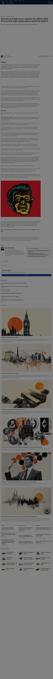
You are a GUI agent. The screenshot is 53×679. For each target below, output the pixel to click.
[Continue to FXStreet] (51, 2)
